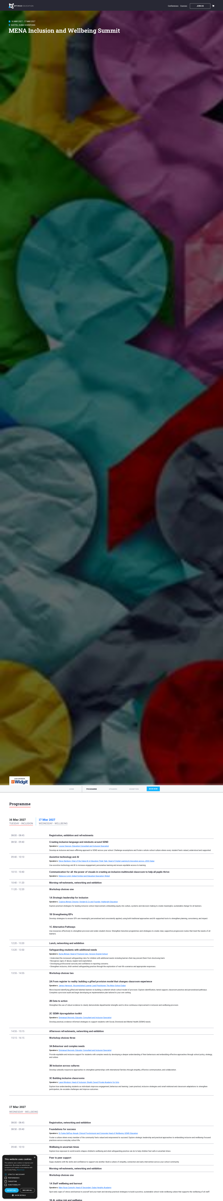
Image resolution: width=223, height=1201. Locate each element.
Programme (91, 789)
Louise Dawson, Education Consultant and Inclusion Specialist (84, 846)
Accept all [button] (11, 1190)
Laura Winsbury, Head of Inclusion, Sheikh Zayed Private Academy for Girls (89, 1082)
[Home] (21, 6)
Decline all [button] (27, 1190)
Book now (153, 789)
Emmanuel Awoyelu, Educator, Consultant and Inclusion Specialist (85, 1018)
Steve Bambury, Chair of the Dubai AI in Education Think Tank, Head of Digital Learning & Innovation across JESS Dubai (106, 861)
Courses (183, 6)
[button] (20, 1195)
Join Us (200, 6)
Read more (21, 1170)
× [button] (34, 1157)
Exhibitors (134, 789)
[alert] (19, 1177)
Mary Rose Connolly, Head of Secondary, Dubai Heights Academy (85, 1188)
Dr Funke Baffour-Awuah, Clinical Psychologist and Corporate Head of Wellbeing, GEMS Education (98, 1133)
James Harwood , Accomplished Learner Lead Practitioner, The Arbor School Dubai (92, 986)
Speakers (113, 789)
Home (71, 789)
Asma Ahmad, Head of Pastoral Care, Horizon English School (83, 954)
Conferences (173, 6)
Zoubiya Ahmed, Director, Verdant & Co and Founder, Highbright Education (88, 902)
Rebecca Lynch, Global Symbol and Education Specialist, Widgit (84, 876)
